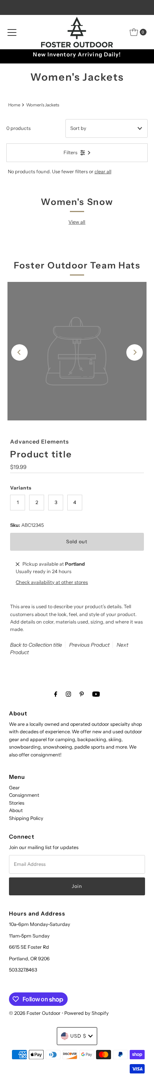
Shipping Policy (26, 818)
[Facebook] (55, 694)
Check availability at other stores (52, 582)
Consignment (24, 795)
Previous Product (89, 644)
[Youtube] (96, 694)
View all (76, 222)
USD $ (78, 1036)
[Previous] (19, 352)
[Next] (134, 352)
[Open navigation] (12, 32)
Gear (14, 787)
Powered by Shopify (86, 1013)
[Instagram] (68, 694)
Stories (16, 803)
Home (14, 105)
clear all (103, 171)
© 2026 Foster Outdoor (35, 1013)
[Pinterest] (82, 694)
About (16, 810)
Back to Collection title (36, 644)
